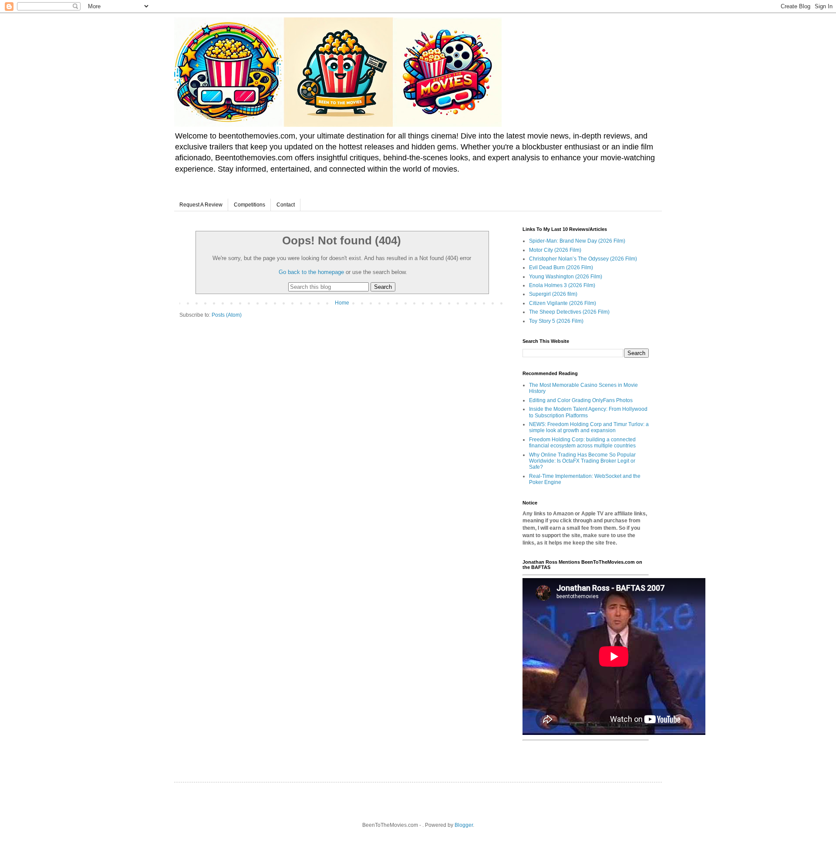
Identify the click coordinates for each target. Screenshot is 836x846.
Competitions (249, 205)
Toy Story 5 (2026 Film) (556, 321)
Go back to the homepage (311, 272)
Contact (285, 205)
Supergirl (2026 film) (553, 294)
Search (383, 287)
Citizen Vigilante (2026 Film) (562, 303)
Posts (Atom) (227, 315)
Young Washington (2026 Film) (565, 277)
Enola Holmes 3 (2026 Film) (562, 285)
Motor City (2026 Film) (555, 250)
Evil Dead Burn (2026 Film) (561, 267)
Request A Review (200, 205)
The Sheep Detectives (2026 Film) (569, 312)
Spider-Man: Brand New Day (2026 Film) (577, 241)
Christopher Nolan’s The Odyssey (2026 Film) (583, 259)
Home (342, 303)
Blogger (464, 825)
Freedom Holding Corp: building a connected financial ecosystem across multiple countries (582, 443)
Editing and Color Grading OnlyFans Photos (581, 400)
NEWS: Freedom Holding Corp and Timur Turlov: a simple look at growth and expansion (589, 427)
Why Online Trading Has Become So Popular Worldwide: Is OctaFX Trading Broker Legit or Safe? (582, 461)
